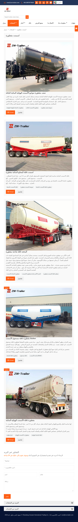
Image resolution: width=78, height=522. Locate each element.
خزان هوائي (9, 435)
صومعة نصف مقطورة (46, 107)
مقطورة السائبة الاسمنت (13, 274)
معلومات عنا (62, 23)
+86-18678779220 (28, 2)
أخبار (22, 23)
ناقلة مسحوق (23, 355)
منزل (4, 23)
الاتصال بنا (51, 23)
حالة (30, 23)
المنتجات (12, 23)
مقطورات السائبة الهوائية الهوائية (15, 107)
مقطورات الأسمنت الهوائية (22, 435)
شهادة (73, 23)
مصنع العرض (39, 23)
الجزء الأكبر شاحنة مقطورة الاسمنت (31, 274)
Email (10, 112)
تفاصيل (20, 112)
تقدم (7, 496)
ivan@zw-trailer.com (13, 2)
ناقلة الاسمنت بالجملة (12, 187)
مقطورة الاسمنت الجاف (32, 107)
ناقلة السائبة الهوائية (37, 435)
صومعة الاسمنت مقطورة (27, 187)
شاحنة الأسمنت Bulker (36, 355)
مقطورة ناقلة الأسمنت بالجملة (43, 187)
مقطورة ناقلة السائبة (12, 355)
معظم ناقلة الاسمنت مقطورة (51, 274)
